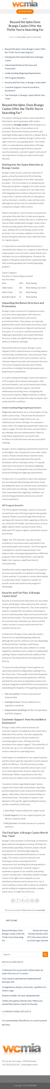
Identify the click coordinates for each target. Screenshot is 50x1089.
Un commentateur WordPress (15, 1020)
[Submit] (45, 954)
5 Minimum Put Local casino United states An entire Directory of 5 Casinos (22, 972)
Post (25, 18)
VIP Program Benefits (15, 77)
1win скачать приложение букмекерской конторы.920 (21, 980)
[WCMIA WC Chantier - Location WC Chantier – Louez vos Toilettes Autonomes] (25, 4)
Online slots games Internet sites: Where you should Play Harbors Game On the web (22, 1002)
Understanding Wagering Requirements (23, 73)
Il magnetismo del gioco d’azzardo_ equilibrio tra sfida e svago (24, 989)
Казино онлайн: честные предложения (21, 995)
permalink (41, 910)
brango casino (21, 124)
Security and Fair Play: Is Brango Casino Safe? (25, 82)
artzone (37, 37)
